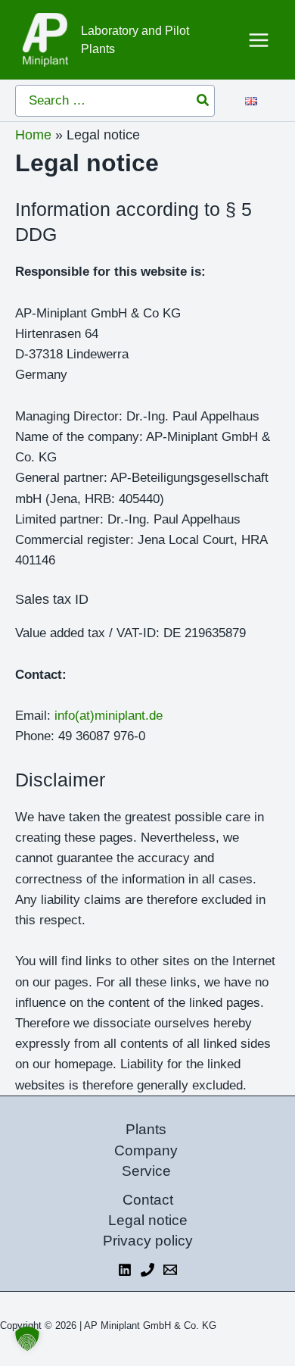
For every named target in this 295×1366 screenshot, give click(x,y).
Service (146, 1171)
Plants (146, 1129)
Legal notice (148, 1220)
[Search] (203, 101)
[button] (27, 1338)
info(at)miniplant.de (108, 715)
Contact (148, 1200)
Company (146, 1150)
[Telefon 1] (147, 1270)
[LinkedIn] (125, 1270)
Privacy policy (148, 1241)
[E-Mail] (170, 1270)
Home (33, 134)
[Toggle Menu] (262, 98)
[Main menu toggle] (259, 40)
